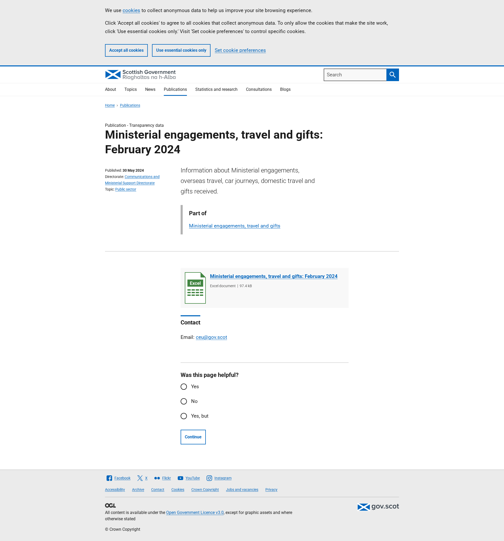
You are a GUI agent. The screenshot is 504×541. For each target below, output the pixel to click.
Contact (157, 489)
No (194, 401)
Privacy (271, 489)
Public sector (125, 189)
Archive (138, 489)
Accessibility (115, 489)
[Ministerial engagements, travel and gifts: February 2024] (195, 288)
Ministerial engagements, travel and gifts (234, 226)
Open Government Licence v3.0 (195, 512)
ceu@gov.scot (211, 337)
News (150, 89)
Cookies (177, 489)
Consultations (259, 89)
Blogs (285, 89)
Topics (130, 89)
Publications (175, 89)
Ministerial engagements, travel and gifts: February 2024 (274, 276)
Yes (195, 387)
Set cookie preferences (240, 50)
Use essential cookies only (181, 50)
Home (110, 105)
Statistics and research (216, 89)
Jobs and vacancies (242, 489)
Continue (193, 436)
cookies (131, 10)
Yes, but (199, 416)
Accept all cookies (126, 50)
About (110, 89)
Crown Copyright (205, 489)
